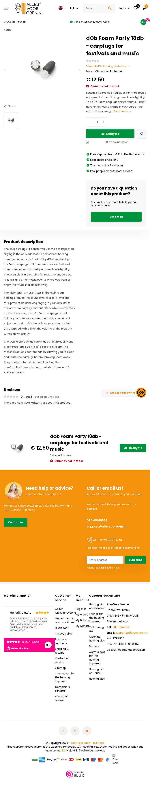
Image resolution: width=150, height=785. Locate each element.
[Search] (110, 8)
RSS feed (98, 743)
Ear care (94, 646)
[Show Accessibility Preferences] (141, 392)
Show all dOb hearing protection (106, 66)
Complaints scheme (62, 689)
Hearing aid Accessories (96, 606)
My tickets (82, 620)
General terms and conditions (64, 620)
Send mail (116, 216)
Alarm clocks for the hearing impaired (97, 657)
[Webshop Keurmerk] (75, 774)
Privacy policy (63, 633)
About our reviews (61, 698)
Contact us (15, 522)
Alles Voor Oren (80, 743)
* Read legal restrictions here (103, 567)
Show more (121, 111)
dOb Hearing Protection (108, 71)
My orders (82, 614)
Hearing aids (97, 679)
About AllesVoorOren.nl (65, 611)
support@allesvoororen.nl (106, 526)
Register (81, 609)
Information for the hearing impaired (65, 677)
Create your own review (126, 393)
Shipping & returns (62, 651)
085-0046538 (97, 520)
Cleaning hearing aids (97, 638)
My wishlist (82, 626)
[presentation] (5, 70)
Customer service (61, 660)
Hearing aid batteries (96, 671)
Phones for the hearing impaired (96, 617)
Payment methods (61, 641)
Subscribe (135, 560)
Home (8, 30)
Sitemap (60, 668)
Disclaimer (61, 628)
